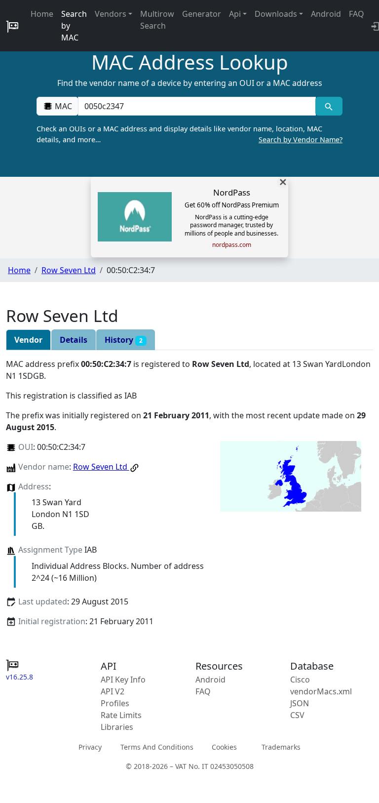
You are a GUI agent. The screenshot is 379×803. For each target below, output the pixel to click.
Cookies (224, 747)
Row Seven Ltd (68, 270)
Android (326, 13)
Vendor (28, 339)
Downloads (276, 13)
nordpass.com (231, 245)
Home (42, 13)
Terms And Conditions (156, 747)
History (124, 339)
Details (73, 339)
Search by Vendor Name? (300, 139)
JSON (299, 703)
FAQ (356, 13)
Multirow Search (157, 19)
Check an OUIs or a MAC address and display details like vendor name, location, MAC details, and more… (189, 134)
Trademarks (281, 747)
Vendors (110, 13)
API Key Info (123, 679)
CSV (297, 715)
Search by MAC (74, 25)
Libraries (117, 727)
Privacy (90, 747)
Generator (201, 13)
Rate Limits (121, 715)
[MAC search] (328, 106)
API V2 (112, 691)
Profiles (115, 703)
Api (235, 13)
